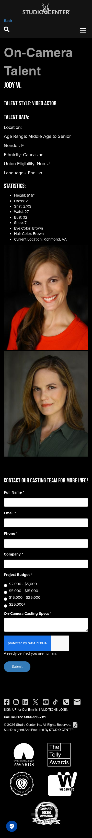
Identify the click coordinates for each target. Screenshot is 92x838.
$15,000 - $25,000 (24, 597)
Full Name (14, 492)
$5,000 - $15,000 (23, 591)
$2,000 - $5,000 (23, 584)
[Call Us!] (66, 701)
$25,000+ (17, 604)
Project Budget (18, 574)
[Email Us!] (77, 701)
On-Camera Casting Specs (27, 613)
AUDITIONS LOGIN (54, 709)
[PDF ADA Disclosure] (75, 724)
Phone (10, 533)
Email (10, 513)
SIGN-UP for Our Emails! (21, 709)
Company (13, 554)
